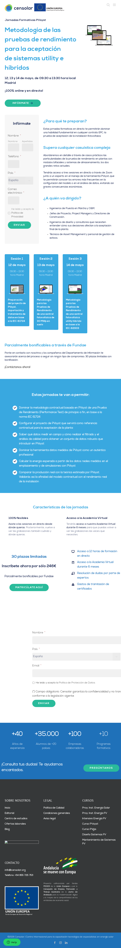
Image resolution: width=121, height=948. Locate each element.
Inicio (7, 808)
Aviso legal (49, 818)
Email (36, 665)
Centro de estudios (16, 818)
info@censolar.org (15, 870)
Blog (7, 829)
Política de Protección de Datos (77, 683)
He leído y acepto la (22, 213)
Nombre (14, 135)
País (11, 173)
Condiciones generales (56, 813)
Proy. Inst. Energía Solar (96, 808)
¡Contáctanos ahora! (17, 367)
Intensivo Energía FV (94, 818)
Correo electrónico (16, 191)
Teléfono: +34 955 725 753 (19, 875)
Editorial (9, 813)
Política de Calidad (53, 808)
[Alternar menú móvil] (114, 4)
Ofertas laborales (15, 824)
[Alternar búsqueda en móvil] (108, 4)
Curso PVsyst (90, 824)
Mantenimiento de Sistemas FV (99, 842)
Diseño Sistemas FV (94, 834)
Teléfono (14, 156)
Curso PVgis (89, 829)
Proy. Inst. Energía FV (94, 813)
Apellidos (27, 141)
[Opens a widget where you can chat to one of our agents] (11, 942)
